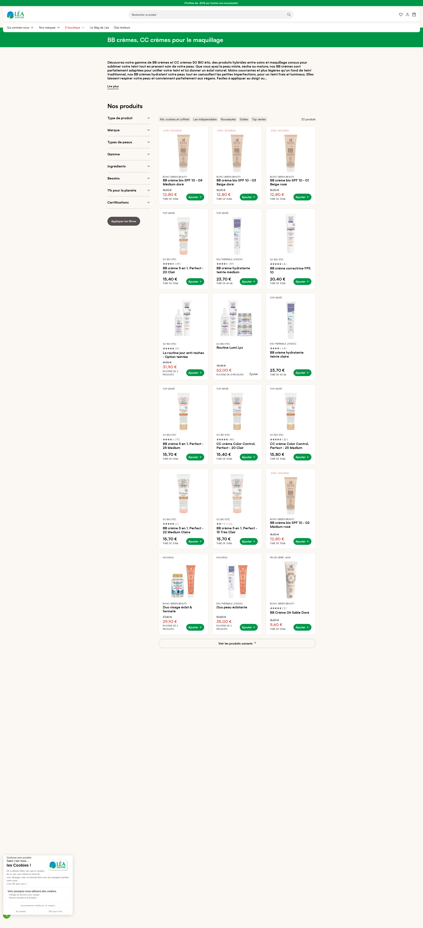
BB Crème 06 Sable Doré (289, 612)
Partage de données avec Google (24, 895)
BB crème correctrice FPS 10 (290, 270)
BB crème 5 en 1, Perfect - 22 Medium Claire (183, 530)
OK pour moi (55, 911)
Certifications (118, 202)
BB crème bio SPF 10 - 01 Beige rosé (289, 182)
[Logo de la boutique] (15, 14)
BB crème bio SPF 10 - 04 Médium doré (182, 182)
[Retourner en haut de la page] (413, 646)
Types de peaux (119, 142)
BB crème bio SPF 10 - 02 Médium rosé (289, 525)
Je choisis (21, 911)
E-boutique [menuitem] (72, 27)
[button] (7, 915)
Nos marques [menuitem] (47, 27)
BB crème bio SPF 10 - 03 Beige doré (236, 182)
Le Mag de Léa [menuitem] (99, 27)
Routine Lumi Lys (229, 348)
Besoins (113, 178)
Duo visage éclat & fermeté (177, 609)
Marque (113, 130)
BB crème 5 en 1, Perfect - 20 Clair (183, 270)
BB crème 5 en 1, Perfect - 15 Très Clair (236, 530)
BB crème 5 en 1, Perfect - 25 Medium (183, 446)
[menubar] (211, 27)
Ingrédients (116, 166)
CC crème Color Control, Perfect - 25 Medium (289, 446)
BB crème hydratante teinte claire (287, 354)
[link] (401, 14)
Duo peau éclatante (231, 607)
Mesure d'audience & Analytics (23, 898)
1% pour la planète (121, 190)
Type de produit (120, 118)
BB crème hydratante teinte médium (233, 270)
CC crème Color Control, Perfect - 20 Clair (235, 446)
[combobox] (210, 14)
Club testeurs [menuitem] (122, 27)
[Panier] (414, 14)
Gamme (113, 154)
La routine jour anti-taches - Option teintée (183, 355)
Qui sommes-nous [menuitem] (18, 27)
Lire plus (113, 86)
